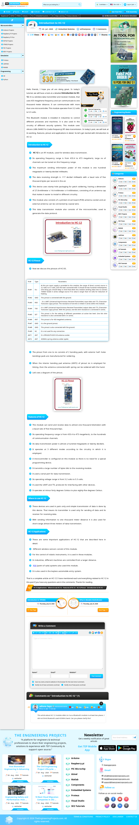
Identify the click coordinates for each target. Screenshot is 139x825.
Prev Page (33, 610)
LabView (6, 64)
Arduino (25, 16)
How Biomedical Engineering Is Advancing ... (16, 769)
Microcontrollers (6, 26)
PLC (32, 16)
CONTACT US (131, 816)
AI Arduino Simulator (129, 16)
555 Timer (121, 221)
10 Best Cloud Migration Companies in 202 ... (46, 798)
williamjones (85, 29)
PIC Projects (7, 48)
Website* (73, 672)
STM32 (18, 16)
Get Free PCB (117, 12)
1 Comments (101, 29)
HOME (8, 12)
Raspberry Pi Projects (10, 34)
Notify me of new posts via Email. (75, 685)
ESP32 (12, 16)
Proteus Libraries (71, 16)
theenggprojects (110, 765)
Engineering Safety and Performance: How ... (16, 798)
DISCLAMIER (118, 816)
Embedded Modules (66, 29)
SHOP (26, 12)
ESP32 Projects (8, 41)
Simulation (4, 56)
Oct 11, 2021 (44, 709)
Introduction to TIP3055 (37, 600)
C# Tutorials (122, 249)
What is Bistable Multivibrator (91, 600)
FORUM (37, 12)
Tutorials (25, 775)
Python (5, 79)
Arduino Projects (8, 30)
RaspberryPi (5, 16)
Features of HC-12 (69, 588)
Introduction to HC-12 (95, 588)
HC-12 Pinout (81, 588)
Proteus (5, 60)
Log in (129, 4)
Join (133, 4)
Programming (6, 71)
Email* (53, 672)
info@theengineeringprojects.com (116, 776)
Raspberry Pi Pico (8, 37)
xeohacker (18, 778)
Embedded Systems (42, 16)
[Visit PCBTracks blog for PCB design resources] (124, 107)
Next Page (102, 610)
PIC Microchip (122, 200)
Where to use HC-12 (55, 588)
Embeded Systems (124, 256)
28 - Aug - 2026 (13, 775)
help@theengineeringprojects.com (117, 779)
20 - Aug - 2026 (43, 803)
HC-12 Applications (40, 588)
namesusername (61, 706)
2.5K (32, 35)
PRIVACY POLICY (103, 816)
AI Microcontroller (111, 16)
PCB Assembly (131, 12)
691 (109, 35)
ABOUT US (64, 12)
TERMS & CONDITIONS (83, 816)
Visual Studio (122, 207)
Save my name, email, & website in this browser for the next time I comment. (59, 682)
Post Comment (96, 676)
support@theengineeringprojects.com (118, 782)
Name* (34, 672)
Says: (45, 706)
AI (52, 16)
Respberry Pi (122, 186)
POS (35, 565)
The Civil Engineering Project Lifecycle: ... (47, 767)
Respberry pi (77, 763)
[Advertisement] (67, 51)
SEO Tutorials (122, 263)
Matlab (5, 67)
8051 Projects (7, 52)
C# (4, 76)
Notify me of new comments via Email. (47, 685)
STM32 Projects (8, 44)
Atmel (74, 774)
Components (122, 242)
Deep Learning (60, 16)
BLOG (17, 12)
